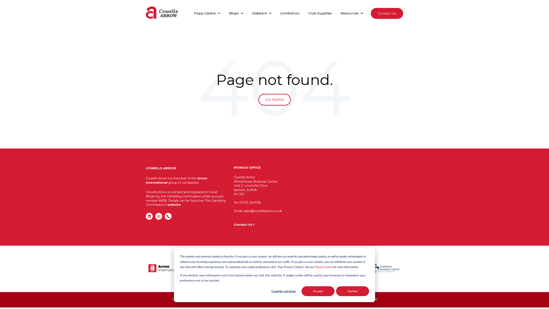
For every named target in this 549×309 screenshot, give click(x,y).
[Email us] (158, 216)
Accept (318, 291)
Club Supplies (320, 13)
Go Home (274, 99)
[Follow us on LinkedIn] (149, 216)
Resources (350, 13)
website (174, 205)
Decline (353, 291)
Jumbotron (289, 13)
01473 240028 (250, 202)
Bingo (234, 13)
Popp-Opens (205, 13)
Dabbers (259, 13)
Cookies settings (283, 291)
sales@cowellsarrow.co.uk (263, 211)
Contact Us (387, 13)
